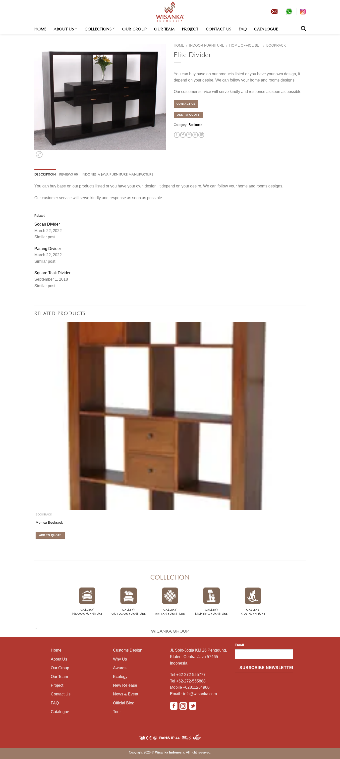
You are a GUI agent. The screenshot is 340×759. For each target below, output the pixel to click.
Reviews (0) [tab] (68, 174)
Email (239, 645)
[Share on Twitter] (183, 135)
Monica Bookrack (49, 522)
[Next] (47, 153)
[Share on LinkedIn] (201, 135)
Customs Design (127, 650)
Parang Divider (47, 249)
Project (190, 28)
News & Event (125, 694)
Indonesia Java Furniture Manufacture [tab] (117, 174)
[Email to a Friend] (189, 135)
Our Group (134, 28)
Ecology (120, 677)
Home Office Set (245, 45)
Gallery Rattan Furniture (170, 611)
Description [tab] (45, 174)
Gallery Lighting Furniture (211, 611)
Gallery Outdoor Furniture (129, 611)
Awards (119, 668)
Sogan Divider (47, 224)
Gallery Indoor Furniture (87, 611)
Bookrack (276, 45)
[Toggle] (36, 628)
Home (40, 28)
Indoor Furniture (206, 45)
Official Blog (123, 703)
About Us (64, 28)
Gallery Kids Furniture (253, 611)
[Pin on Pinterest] (195, 135)
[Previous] (35, 544)
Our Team (164, 28)
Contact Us (218, 28)
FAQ (243, 28)
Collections (98, 28)
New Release (125, 685)
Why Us (120, 659)
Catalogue (266, 28)
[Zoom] (39, 154)
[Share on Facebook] (176, 135)
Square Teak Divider (52, 273)
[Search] (303, 28)
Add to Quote (188, 114)
